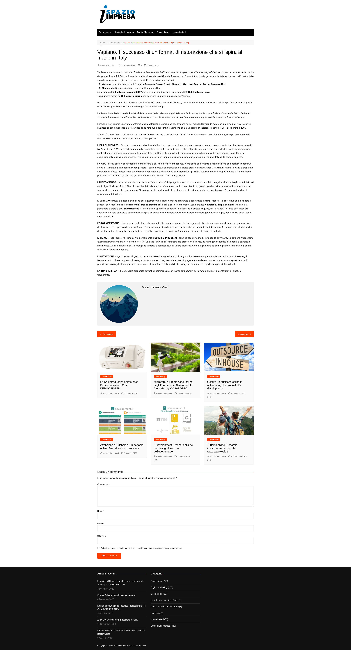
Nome (100, 511)
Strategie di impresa (124, 32)
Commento (103, 484)
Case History (163, 32)
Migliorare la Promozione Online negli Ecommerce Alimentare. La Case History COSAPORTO (173, 385)
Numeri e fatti (179, 32)
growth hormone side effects (164, 600)
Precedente (108, 334)
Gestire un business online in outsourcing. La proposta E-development (224, 385)
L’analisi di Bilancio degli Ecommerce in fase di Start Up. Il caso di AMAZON (120, 583)
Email (100, 523)
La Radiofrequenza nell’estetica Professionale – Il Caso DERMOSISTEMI (119, 385)
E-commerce (105, 32)
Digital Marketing (145, 32)
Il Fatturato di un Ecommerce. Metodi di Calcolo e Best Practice (121, 632)
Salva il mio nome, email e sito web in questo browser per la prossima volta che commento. (141, 548)
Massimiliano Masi (108, 65)
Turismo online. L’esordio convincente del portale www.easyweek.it (222, 448)
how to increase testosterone (165, 606)
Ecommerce (156, 594)
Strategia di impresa (160, 626)
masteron (155, 613)
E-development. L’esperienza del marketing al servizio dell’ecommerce (173, 448)
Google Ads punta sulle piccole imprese (116, 595)
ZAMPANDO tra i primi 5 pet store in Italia (117, 620)
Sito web (101, 536)
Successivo (243, 334)
